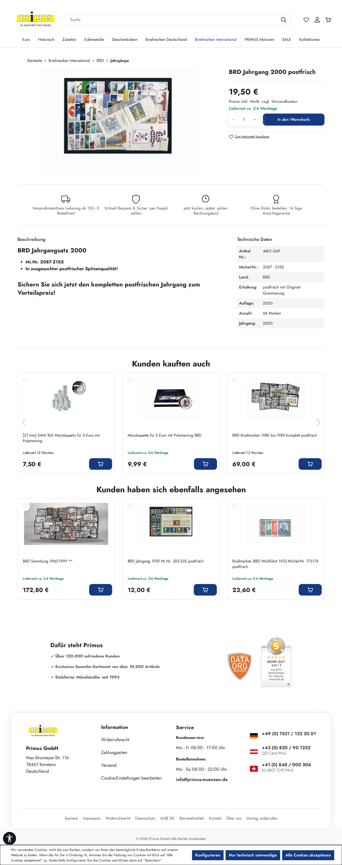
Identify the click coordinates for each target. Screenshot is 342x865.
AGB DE (167, 818)
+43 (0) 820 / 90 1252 (286, 747)
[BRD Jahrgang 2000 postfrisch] (118, 121)
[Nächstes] (318, 424)
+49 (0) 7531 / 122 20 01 (289, 733)
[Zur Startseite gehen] (35, 20)
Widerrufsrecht (115, 739)
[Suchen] (284, 20)
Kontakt (215, 818)
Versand (108, 765)
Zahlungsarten (114, 752)
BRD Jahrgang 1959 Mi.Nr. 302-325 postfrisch (166, 561)
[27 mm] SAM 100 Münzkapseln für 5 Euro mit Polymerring (61, 438)
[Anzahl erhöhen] (255, 120)
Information (114, 727)
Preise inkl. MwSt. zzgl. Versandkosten (263, 101)
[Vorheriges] (24, 424)
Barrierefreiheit (192, 818)
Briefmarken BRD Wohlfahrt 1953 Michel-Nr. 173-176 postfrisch (275, 563)
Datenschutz (145, 818)
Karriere (71, 818)
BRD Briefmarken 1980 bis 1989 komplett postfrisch (274, 435)
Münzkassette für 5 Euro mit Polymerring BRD (165, 435)
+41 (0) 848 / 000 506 (286, 764)
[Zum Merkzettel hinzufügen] (25, 380)
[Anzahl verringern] (233, 120)
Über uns (233, 818)
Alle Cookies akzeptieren (308, 855)
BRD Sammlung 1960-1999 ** (48, 561)
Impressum (91, 818)
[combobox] (171, 20)
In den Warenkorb (294, 119)
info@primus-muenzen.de (202, 779)
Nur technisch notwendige (253, 855)
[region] (121, 121)
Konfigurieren (207, 855)
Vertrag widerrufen (261, 818)
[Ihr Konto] (317, 20)
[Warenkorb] (329, 20)
